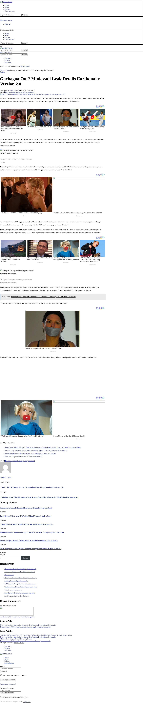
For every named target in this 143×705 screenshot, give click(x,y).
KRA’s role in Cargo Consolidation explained (20, 584)
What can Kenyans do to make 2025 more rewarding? (23, 457)
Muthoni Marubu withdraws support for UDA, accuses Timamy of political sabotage (32, 532)
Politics (7, 9)
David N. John (12, 90)
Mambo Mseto (24, 66)
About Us (7, 58)
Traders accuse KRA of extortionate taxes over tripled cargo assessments (25, 627)
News (7, 7)
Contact (7, 60)
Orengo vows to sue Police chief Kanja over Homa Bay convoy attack (26, 508)
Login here (26, 702)
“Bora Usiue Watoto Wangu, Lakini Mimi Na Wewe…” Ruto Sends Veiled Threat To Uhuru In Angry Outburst (42, 447)
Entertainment (10, 11)
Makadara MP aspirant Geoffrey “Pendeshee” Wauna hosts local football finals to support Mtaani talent (20, 572)
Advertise (7, 62)
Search (24, 54)
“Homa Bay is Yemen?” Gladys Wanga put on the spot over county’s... (26, 524)
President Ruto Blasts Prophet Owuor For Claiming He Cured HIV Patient (30, 453)
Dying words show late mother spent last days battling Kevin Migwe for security (28, 625)
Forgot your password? (8, 684)
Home (7, 5)
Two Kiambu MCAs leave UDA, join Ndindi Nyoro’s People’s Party (25, 516)
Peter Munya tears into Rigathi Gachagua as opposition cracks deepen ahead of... (30, 549)
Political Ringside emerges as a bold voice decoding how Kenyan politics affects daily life (35, 450)
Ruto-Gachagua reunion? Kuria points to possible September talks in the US (29, 540)
